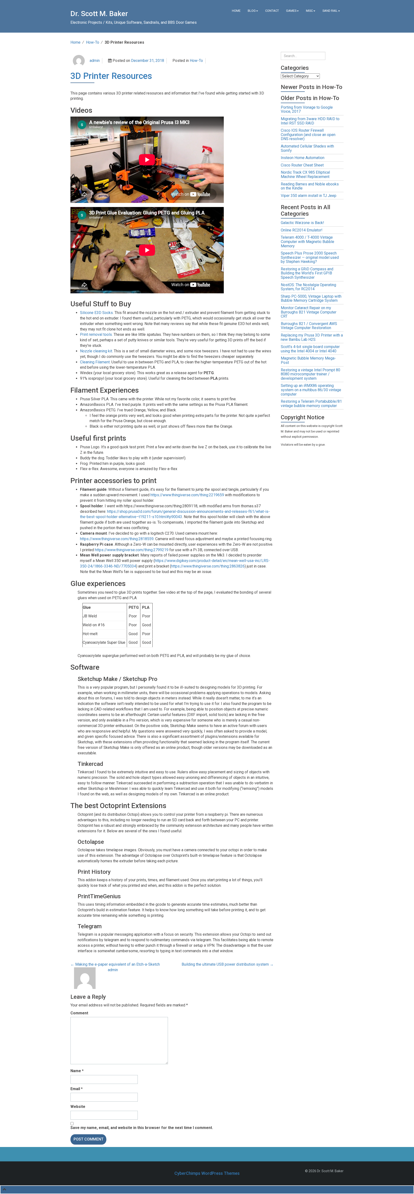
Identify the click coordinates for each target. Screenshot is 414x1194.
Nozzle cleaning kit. (96, 351)
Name (77, 1071)
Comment (79, 1013)
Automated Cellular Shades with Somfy (307, 148)
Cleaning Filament (95, 362)
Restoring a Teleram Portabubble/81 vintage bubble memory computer (311, 403)
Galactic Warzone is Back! (302, 222)
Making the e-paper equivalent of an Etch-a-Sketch (115, 964)
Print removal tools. (96, 334)
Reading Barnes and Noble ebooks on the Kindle (310, 186)
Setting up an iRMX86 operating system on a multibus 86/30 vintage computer (311, 389)
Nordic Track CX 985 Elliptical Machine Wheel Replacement (305, 174)
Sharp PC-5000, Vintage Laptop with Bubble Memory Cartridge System (311, 298)
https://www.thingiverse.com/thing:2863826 (208, 566)
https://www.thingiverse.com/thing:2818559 (117, 539)
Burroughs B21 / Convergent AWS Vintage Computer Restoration (309, 325)
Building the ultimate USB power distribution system (228, 964)
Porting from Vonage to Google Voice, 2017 (307, 109)
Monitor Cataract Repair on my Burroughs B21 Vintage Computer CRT (308, 312)
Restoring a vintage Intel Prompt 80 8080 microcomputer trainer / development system (310, 374)
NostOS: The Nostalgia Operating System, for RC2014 (308, 287)
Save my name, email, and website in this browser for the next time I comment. (141, 1127)
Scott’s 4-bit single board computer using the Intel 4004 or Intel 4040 (310, 348)
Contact (272, 10)
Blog (252, 10)
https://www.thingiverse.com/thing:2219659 (187, 495)
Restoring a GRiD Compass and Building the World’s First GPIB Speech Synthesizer (307, 273)
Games (291, 10)
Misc (309, 10)
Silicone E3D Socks (96, 312)
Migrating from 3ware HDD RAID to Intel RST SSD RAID (310, 121)
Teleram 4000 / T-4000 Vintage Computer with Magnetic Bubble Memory (307, 241)
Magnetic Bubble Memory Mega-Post (308, 360)
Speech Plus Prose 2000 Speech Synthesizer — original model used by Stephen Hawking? (310, 257)
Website (77, 1106)
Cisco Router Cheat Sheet (302, 165)
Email (76, 1089)
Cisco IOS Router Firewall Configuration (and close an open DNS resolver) (308, 134)
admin (95, 60)
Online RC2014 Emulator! (301, 230)
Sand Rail (330, 10)
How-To (92, 42)
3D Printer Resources (111, 76)
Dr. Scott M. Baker (99, 13)
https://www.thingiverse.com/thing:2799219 (131, 550)
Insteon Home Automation (302, 157)
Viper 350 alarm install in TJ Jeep (308, 195)
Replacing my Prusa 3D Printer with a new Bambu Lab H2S (312, 337)
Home (236, 10)
